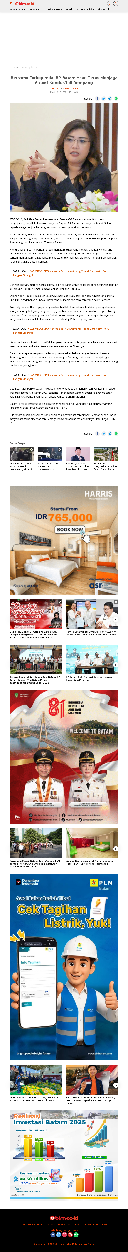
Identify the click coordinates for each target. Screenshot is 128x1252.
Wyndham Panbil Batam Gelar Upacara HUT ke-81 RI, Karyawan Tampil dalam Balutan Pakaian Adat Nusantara (35, 864)
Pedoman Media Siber (58, 1224)
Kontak (38, 1224)
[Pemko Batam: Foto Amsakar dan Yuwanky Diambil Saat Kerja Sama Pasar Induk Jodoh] (92, 614)
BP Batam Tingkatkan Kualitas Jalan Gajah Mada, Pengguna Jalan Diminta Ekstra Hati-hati (105, 466)
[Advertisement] (64, 39)
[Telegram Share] (110, 98)
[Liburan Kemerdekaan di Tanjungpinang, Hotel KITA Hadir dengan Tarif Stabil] (92, 843)
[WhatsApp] (76, 1235)
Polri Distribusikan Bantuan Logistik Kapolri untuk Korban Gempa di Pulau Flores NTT (35, 1099)
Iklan (77, 1224)
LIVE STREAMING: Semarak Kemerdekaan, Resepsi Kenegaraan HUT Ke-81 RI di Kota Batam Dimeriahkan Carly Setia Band (34, 634)
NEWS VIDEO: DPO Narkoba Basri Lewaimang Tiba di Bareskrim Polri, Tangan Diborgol (21, 466)
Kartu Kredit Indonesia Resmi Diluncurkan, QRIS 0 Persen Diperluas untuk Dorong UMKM (90, 1100)
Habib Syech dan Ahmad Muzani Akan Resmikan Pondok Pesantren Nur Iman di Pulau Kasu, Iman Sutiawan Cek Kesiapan (78, 466)
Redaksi (26, 1224)
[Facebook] (52, 1235)
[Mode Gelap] (109, 3)
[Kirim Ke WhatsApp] (116, 98)
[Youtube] (70, 1235)
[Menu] (12, 3)
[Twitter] (58, 1235)
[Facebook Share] (97, 98)
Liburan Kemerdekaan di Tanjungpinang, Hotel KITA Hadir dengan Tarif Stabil (89, 862)
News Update (70, 88)
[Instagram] (64, 1235)
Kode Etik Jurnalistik (95, 1224)
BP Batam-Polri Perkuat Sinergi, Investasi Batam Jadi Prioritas (89, 678)
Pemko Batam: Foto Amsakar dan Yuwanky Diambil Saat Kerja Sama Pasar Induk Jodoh (91, 633)
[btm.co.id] (24, 3)
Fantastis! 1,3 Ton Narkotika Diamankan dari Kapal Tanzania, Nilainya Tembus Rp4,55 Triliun (48, 466)
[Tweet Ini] (103, 98)
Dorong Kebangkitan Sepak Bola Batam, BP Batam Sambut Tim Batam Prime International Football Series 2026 (35, 680)
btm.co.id (55, 88)
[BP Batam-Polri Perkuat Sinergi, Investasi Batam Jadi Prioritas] (92, 659)
